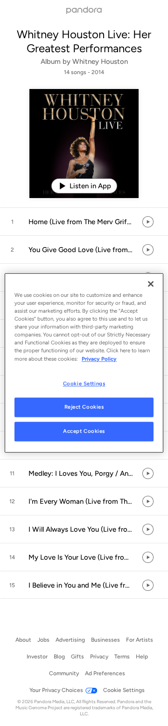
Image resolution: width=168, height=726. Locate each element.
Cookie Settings (84, 383)
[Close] (150, 284)
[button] (84, 222)
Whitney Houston (100, 61)
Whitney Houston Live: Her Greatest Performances (84, 41)
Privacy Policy (99, 359)
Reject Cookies (84, 407)
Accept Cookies (84, 431)
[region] (84, 363)
